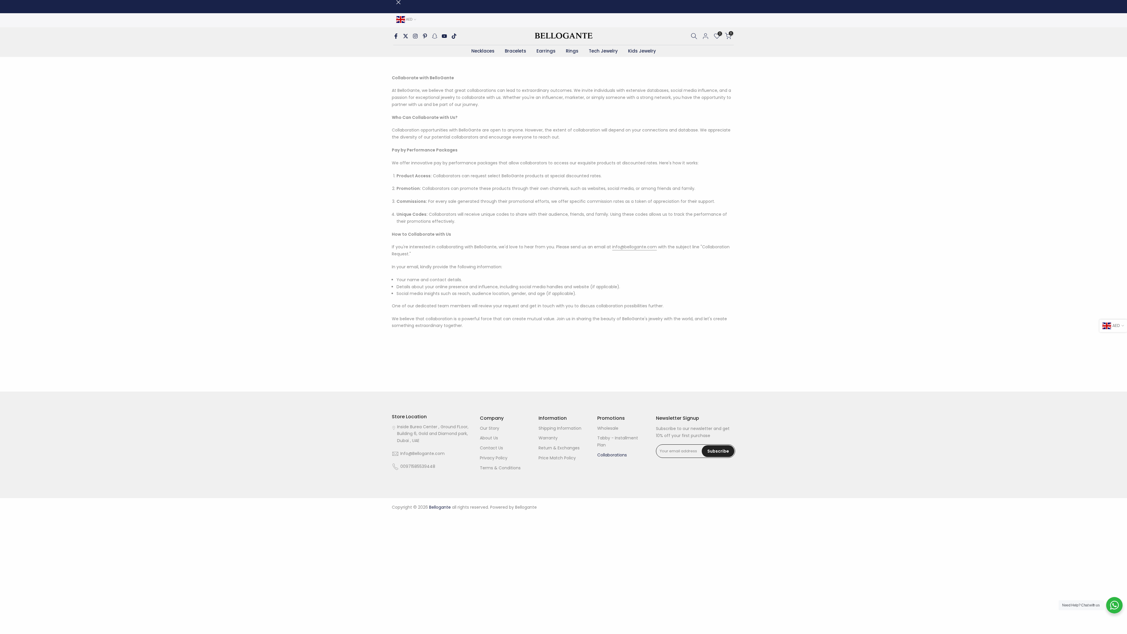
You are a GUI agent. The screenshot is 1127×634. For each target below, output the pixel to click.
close (394, 2)
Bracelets (515, 51)
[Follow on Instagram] (415, 36)
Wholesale (607, 428)
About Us (489, 438)
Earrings (546, 51)
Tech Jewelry (603, 51)
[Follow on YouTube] (444, 36)
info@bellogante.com (634, 247)
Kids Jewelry (642, 51)
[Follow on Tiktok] (454, 36)
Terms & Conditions (500, 468)
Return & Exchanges (559, 448)
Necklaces (483, 51)
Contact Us (491, 448)
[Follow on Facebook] (396, 36)
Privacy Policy (493, 458)
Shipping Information (560, 428)
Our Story (489, 428)
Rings (572, 51)
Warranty (548, 438)
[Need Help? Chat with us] (1114, 605)
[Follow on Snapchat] (434, 36)
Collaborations (612, 455)
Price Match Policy (557, 458)
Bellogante (526, 507)
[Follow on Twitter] (405, 36)
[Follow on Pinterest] (425, 36)
